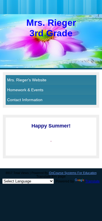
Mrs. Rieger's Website (26, 80)
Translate (92, 181)
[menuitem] (51, 80)
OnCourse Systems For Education (73, 173)
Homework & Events (25, 90)
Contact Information (24, 99)
